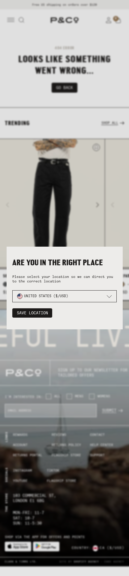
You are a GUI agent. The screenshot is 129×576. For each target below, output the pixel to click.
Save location (32, 313)
